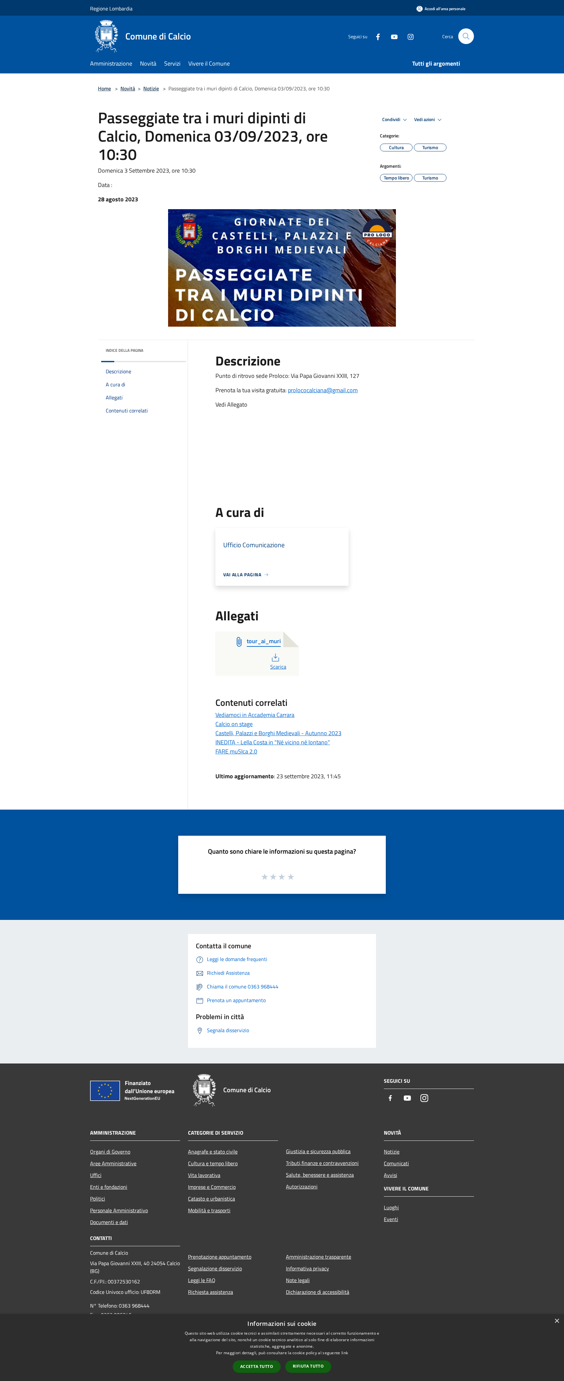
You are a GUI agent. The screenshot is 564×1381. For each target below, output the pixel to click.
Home (104, 88)
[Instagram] (408, 36)
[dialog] (282, 1347)
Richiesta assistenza (210, 1292)
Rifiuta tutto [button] (308, 1366)
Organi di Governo (110, 1152)
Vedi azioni (425, 119)
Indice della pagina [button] (124, 350)
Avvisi (390, 1175)
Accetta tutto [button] (256, 1366)
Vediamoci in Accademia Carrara (254, 714)
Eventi (391, 1219)
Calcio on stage (234, 724)
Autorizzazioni (302, 1186)
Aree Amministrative (113, 1163)
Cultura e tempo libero (213, 1163)
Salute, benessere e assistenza (320, 1175)
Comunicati (396, 1163)
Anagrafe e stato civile (213, 1152)
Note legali (298, 1280)
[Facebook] (375, 36)
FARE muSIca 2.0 (236, 751)
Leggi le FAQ (201, 1280)
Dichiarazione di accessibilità (317, 1292)
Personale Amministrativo (119, 1210)
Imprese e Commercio (212, 1187)
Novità (127, 88)
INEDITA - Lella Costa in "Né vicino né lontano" (272, 742)
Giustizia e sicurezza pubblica (318, 1151)
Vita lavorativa (204, 1175)
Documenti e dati (109, 1222)
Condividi (391, 119)
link (344, 1353)
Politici (97, 1199)
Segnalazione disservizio (215, 1268)
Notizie (151, 88)
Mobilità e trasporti (209, 1210)
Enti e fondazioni (108, 1187)
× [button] (556, 1321)
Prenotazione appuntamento (219, 1257)
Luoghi (391, 1207)
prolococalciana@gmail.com (323, 390)
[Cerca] (466, 36)
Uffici (96, 1175)
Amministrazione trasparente (318, 1257)
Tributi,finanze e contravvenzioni (322, 1163)
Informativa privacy (307, 1268)
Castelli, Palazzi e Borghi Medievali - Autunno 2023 (278, 733)
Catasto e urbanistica (211, 1199)
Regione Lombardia (111, 8)
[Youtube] (391, 36)
